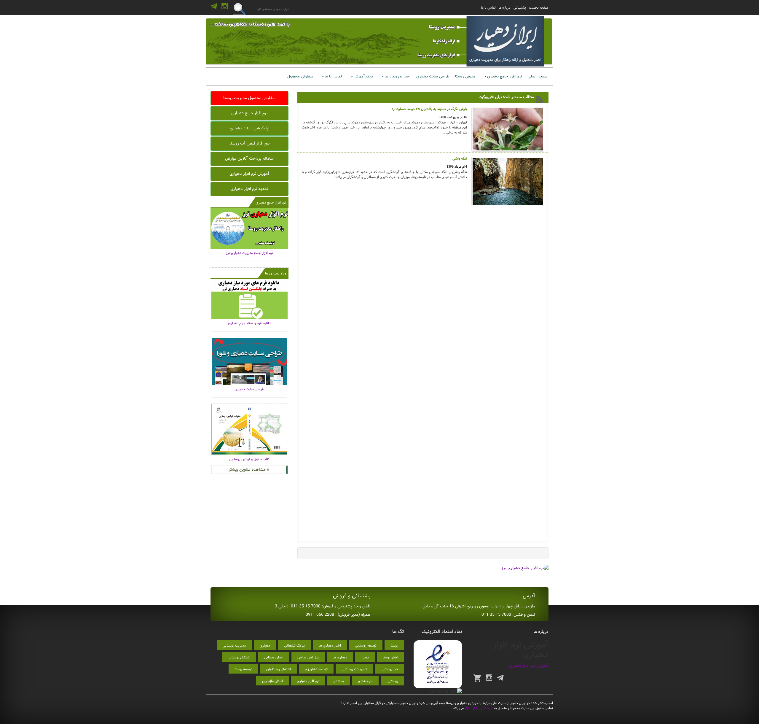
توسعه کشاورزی (316, 669)
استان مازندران (272, 681)
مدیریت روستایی (234, 645)
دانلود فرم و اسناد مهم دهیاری (249, 323)
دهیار (365, 657)
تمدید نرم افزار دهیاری (249, 188)
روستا (394, 645)
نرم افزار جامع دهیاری (504, 76)
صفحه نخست (538, 7)
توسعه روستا (243, 669)
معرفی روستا (465, 76)
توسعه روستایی (366, 645)
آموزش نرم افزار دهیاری (249, 173)
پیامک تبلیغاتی (294, 645)
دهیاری (265, 645)
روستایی (392, 681)
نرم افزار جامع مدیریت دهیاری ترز (249, 253)
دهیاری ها (340, 657)
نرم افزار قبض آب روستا (249, 143)
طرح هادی (365, 681)
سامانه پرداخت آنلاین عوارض (249, 158)
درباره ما (505, 7)
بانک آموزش (363, 76)
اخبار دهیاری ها (330, 645)
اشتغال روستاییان (278, 669)
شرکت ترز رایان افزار (478, 708)
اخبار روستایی (273, 657)
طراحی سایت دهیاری (432, 76)
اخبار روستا (390, 657)
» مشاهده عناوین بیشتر (249, 469)
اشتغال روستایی (239, 657)
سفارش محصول (300, 76)
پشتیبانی (520, 7)
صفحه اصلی (538, 76)
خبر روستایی (389, 669)
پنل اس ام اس (308, 657)
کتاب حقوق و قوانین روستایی (249, 459)
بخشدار (338, 681)
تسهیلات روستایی (354, 669)
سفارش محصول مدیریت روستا (249, 98)
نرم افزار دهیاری (308, 681)
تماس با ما (488, 7)
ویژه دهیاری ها (275, 273)
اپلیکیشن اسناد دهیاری (249, 128)
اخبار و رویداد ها (397, 76)
